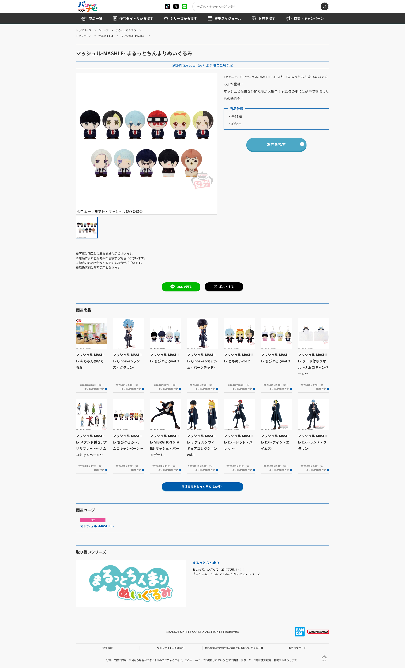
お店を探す (276, 144)
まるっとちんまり (126, 30)
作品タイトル (106, 35)
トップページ (83, 30)
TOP (324, 660)
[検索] (324, 6)
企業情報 (108, 647)
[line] (184, 6)
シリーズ (103, 30)
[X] (167, 6)
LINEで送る (184, 286)
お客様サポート (297, 647)
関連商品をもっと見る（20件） (202, 486)
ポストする (226, 286)
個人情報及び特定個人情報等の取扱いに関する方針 (234, 647)
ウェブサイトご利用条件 (171, 647)
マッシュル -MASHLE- (133, 35)
